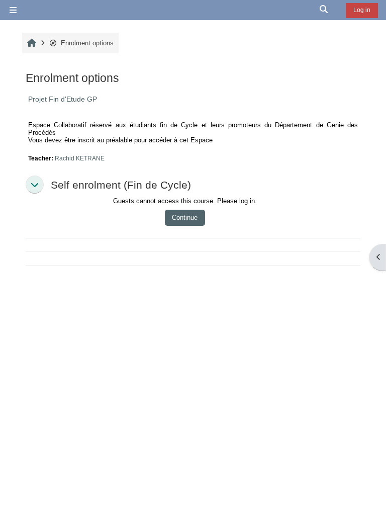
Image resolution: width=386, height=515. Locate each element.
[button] (324, 10)
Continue (185, 217)
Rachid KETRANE (80, 158)
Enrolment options (87, 43)
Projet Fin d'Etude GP (62, 99)
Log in (361, 10)
